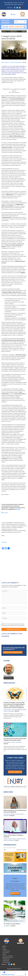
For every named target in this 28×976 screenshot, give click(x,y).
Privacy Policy (6, 959)
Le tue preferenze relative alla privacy (14, 972)
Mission (4, 946)
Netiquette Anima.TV (8, 957)
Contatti (5, 949)
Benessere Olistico (22, 709)
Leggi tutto (15, 893)
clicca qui (17, 509)
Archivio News (6, 962)
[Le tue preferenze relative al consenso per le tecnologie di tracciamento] (25, 974)
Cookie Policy (6, 960)
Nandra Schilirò (7, 709)
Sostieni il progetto (15, 771)
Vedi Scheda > (8, 677)
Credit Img (4, 542)
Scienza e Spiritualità (15, 62)
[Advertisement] (14, 565)
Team (4, 947)
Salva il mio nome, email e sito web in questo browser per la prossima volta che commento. (13, 624)
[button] (5, 849)
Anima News (15, 709)
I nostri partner (6, 951)
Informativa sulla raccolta (8, 974)
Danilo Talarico (5, 62)
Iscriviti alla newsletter (13, 652)
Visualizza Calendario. (20, 849)
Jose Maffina (7, 925)
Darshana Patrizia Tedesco (10, 838)
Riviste (4, 954)
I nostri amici (6, 952)
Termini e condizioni (8, 956)
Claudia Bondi (7, 814)
